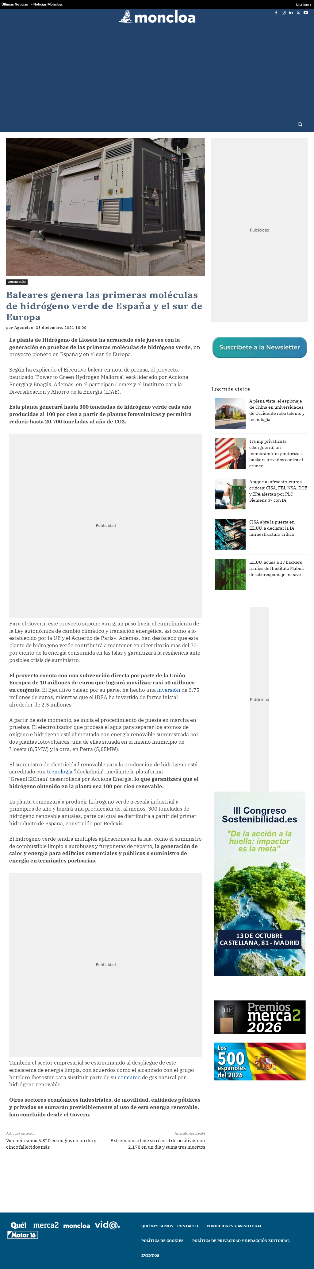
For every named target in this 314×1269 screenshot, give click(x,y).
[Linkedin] (291, 12)
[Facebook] (276, 12)
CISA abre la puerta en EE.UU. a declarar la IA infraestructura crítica (272, 528)
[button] (300, 124)
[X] (298, 12)
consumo (129, 1077)
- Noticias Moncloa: (47, 4)
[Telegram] (98, 1171)
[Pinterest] (112, 1171)
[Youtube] (306, 12)
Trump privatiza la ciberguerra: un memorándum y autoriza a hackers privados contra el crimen (276, 453)
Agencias (23, 327)
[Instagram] (283, 12)
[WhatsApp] (84, 1171)
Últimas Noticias (15, 4)
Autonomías (17, 282)
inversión (168, 690)
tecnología (59, 771)
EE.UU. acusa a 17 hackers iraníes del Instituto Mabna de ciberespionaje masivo (276, 568)
